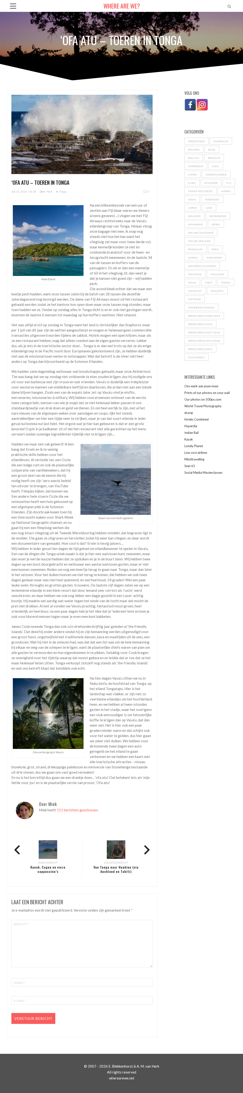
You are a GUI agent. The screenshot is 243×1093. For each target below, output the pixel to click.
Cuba (192, 182)
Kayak (188, 439)
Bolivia (193, 157)
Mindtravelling (194, 459)
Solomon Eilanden (202, 266)
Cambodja (195, 166)
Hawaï (226, 191)
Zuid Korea (196, 357)
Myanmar (195, 224)
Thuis (192, 282)
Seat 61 (189, 466)
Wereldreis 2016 (200, 324)
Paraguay (195, 249)
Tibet (208, 282)
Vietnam (194, 299)
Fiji (228, 182)
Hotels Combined (196, 419)
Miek (49, 191)
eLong (188, 413)
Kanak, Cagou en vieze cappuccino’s (47, 869)
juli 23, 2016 (19, 191)
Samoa (193, 257)
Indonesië (212, 199)
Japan (192, 207)
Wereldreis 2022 (200, 349)
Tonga (62, 191)
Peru (215, 249)
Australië (221, 141)
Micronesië (218, 216)
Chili (215, 166)
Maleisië (194, 216)
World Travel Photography (203, 406)
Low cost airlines (195, 452)
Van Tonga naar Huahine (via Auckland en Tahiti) (116, 869)
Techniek (195, 274)
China (192, 174)
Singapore (214, 257)
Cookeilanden (216, 174)
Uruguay (195, 290)
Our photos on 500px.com (202, 399)
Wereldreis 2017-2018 (204, 332)
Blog (211, 149)
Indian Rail (191, 433)
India (192, 199)
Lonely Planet (193, 446)
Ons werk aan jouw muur (201, 386)
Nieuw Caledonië (201, 232)
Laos (209, 207)
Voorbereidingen (201, 307)
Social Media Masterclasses (203, 472)
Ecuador (211, 182)
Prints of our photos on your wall (207, 393)
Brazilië (214, 157)
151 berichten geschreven (77, 810)
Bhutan (194, 149)
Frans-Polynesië (200, 191)
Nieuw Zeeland (199, 241)
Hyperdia (190, 426)
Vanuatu (217, 290)
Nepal (216, 224)
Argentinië (196, 141)
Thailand (217, 274)
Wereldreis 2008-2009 (204, 315)
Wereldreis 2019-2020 (204, 340)
